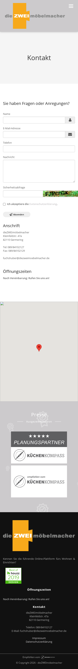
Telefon (7, 142)
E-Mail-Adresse (11, 128)
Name (6, 114)
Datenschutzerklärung (43, 204)
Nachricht (9, 157)
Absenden (18, 214)
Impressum (39, 638)
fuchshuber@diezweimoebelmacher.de (43, 631)
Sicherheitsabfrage (14, 187)
